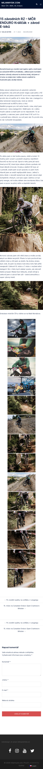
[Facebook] (10, 752)
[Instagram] (17, 752)
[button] (36, 4)
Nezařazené (27, 32)
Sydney (21, 765)
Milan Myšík (6, 32)
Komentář (6, 662)
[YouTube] (24, 752)
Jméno (5, 680)
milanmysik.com (11, 3)
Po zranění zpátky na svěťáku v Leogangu (22, 600)
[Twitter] (32, 752)
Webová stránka (8, 700)
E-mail (5, 690)
